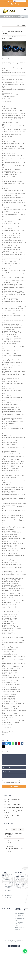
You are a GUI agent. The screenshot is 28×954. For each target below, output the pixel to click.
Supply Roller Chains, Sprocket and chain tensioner (13, 833)
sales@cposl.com (8, 893)
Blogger (4, 38)
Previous (19, 25)
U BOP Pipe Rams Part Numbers (12, 804)
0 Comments (9, 38)
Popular (7, 829)
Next (23, 25)
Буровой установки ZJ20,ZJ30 (12, 840)
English (18, 1)
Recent (14, 829)
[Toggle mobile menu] (25, 9)
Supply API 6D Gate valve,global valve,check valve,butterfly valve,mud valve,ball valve (14, 848)
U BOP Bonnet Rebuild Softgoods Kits (13, 807)
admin (4, 36)
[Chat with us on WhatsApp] (25, 951)
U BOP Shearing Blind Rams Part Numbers (20, 878)
